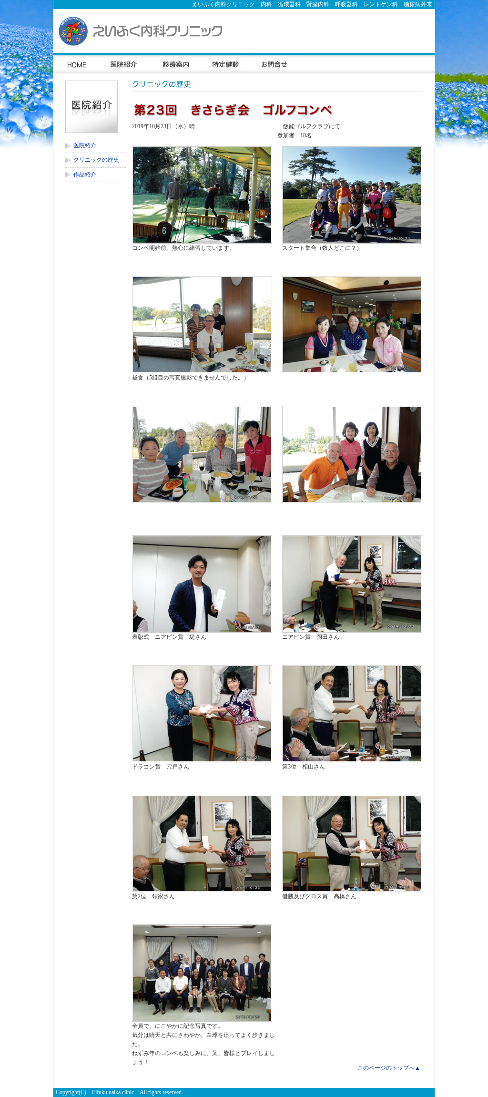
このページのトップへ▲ (388, 1068)
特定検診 (224, 63)
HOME (76, 63)
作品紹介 (84, 174)
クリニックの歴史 (96, 159)
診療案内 (175, 63)
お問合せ (276, 63)
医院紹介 (124, 63)
